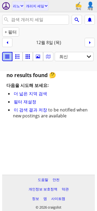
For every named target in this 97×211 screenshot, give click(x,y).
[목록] (7, 56)
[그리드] (28, 56)
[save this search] (90, 20)
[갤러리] (38, 56)
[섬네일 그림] (17, 56)
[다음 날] (90, 42)
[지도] (48, 56)
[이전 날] (7, 42)
